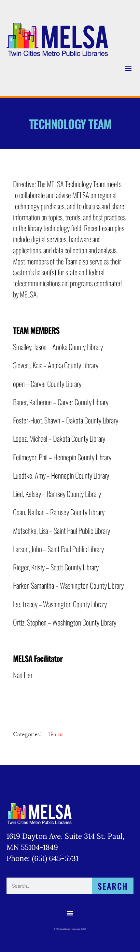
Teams (56, 735)
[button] (128, 68)
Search (113, 886)
